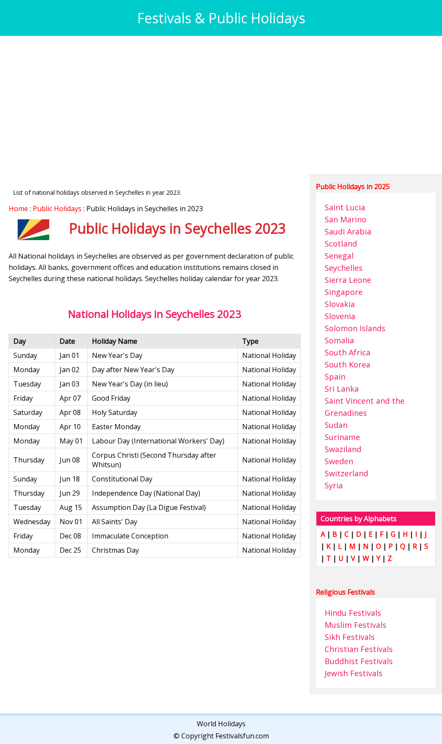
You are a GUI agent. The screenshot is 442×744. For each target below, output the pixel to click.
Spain (335, 376)
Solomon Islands (355, 328)
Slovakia (340, 304)
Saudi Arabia (348, 231)
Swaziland (343, 449)
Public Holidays (57, 208)
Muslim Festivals (355, 625)
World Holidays (221, 723)
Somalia (339, 340)
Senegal (339, 255)
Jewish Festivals (353, 673)
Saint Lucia (345, 207)
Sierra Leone (348, 280)
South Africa (347, 352)
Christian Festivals (359, 649)
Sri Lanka (342, 388)
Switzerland (346, 473)
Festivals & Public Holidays (221, 18)
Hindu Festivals (353, 613)
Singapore (344, 292)
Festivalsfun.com (242, 736)
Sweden (339, 461)
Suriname (342, 437)
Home (18, 208)
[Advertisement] (221, 104)
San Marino (345, 219)
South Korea (347, 364)
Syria (334, 485)
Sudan (336, 425)
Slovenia (340, 316)
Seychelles (344, 268)
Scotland (341, 243)
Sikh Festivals (350, 637)
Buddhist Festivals (359, 661)
